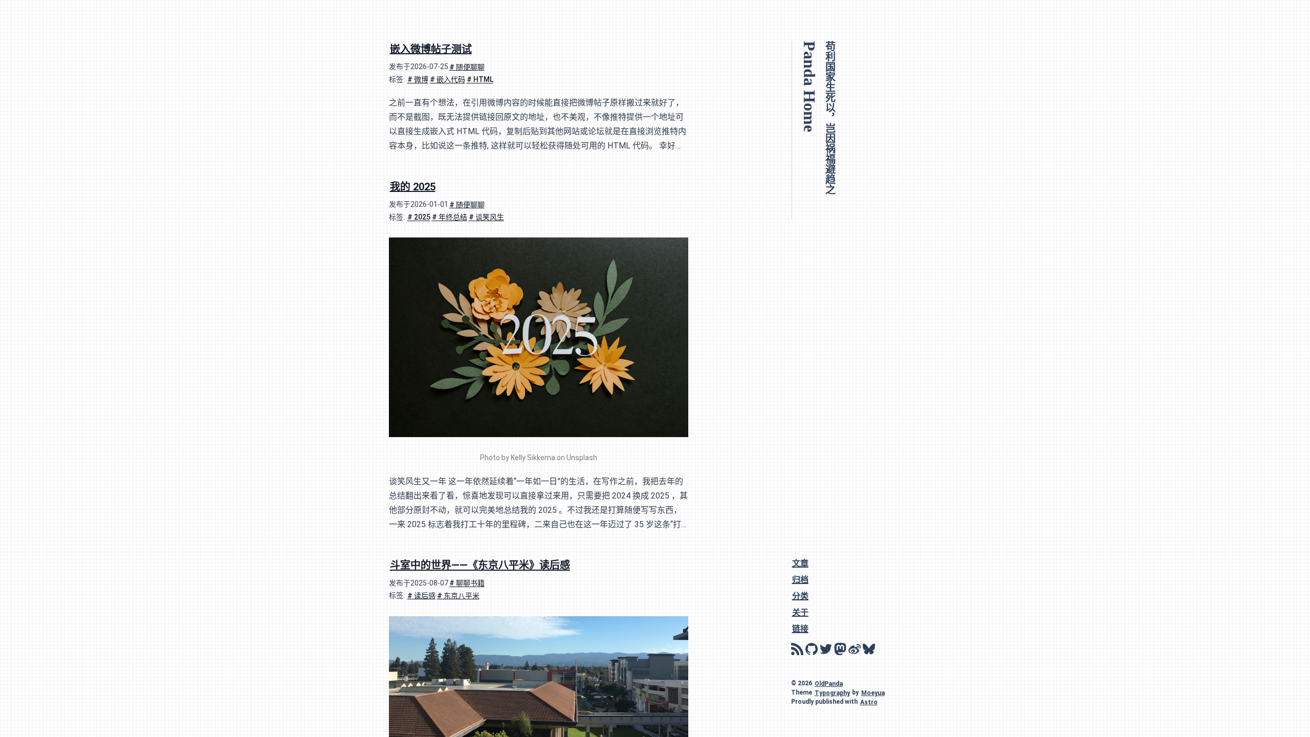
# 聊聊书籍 (467, 583)
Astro (869, 701)
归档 (800, 579)
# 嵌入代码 (447, 79)
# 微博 (417, 79)
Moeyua (873, 692)
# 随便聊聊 (467, 66)
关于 (800, 612)
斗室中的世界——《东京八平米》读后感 (480, 565)
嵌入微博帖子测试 (431, 48)
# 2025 (418, 217)
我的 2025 (412, 186)
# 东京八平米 (458, 595)
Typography (832, 692)
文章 (800, 563)
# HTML (480, 79)
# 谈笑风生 (486, 217)
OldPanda (829, 683)
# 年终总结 (449, 217)
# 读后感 (421, 595)
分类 (800, 595)
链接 (800, 628)
